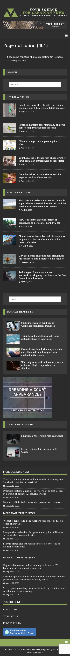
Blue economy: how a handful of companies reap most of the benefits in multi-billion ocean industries (42, 239)
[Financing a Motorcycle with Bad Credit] (13, 439)
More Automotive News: (19, 557)
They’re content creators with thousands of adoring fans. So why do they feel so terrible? (33, 481)
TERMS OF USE (11, 616)
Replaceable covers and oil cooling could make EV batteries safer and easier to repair (30, 567)
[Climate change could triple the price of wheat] (9, 145)
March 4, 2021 (27, 246)
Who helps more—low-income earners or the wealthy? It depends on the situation (42, 365)
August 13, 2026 (12, 572)
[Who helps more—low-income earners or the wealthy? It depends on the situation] (13, 365)
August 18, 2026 (12, 486)
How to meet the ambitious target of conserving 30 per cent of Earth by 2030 (39, 221)
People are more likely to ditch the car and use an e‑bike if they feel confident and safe (42, 106)
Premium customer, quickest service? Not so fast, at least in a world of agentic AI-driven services (33, 492)
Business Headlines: (20, 311)
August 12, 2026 (12, 583)
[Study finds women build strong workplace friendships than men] (13, 326)
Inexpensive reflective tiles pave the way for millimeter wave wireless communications (33, 534)
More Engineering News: (19, 513)
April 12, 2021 (26, 210)
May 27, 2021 (26, 226)
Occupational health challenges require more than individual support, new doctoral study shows (42, 352)
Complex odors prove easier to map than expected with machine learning (40, 176)
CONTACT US (10, 609)
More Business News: (16, 471)
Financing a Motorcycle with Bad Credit (42, 435)
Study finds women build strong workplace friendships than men (38, 324)
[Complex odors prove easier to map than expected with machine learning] (9, 178)
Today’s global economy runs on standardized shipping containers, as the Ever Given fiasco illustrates (42, 275)
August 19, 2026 (12, 527)
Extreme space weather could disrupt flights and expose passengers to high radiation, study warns (34, 578)
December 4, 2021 (28, 262)
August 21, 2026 (27, 111)
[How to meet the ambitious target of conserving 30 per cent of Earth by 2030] (9, 223)
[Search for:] (35, 84)
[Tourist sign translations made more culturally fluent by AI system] (13, 339)
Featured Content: (20, 424)
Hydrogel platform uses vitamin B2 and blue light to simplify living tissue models (42, 126)
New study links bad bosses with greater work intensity (33, 502)
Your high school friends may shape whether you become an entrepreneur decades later (42, 159)
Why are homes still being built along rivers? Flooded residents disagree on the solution (42, 257)
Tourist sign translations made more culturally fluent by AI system (40, 337)
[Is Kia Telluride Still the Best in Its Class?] (13, 452)
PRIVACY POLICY (12, 623)
